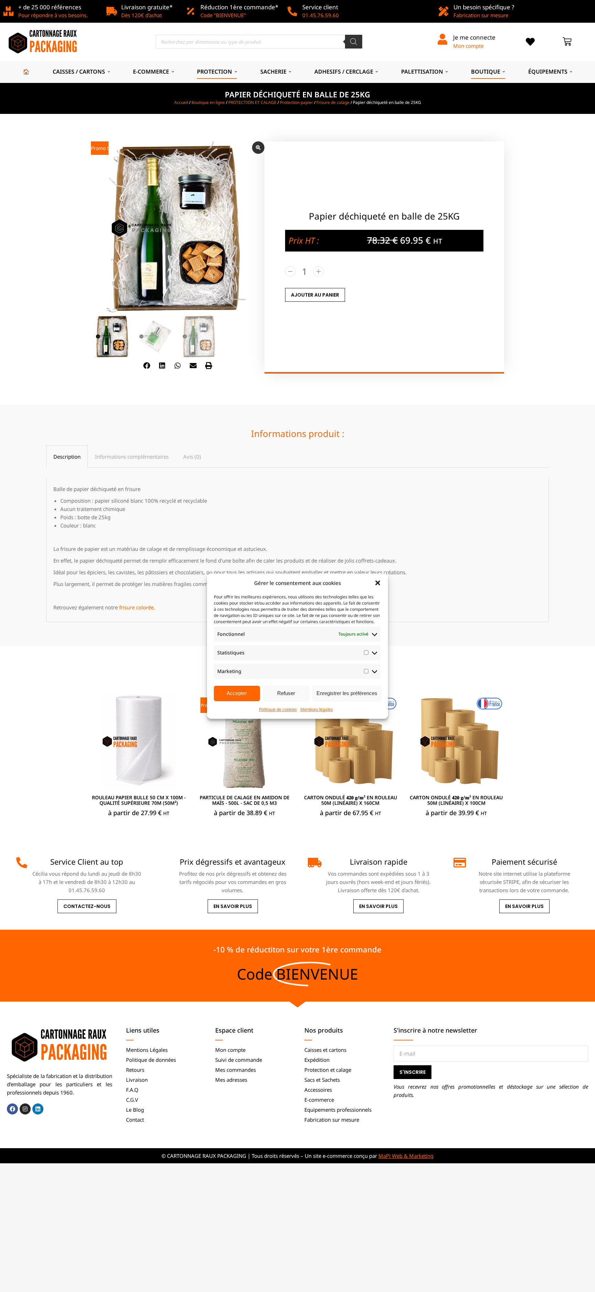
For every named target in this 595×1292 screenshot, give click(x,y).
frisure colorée (136, 607)
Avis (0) (192, 456)
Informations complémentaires (132, 456)
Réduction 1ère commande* (239, 7)
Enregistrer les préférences (346, 693)
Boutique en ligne (208, 102)
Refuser (286, 693)
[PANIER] (567, 41)
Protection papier (296, 102)
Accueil (181, 102)
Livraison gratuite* (147, 7)
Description (67, 456)
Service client (320, 7)
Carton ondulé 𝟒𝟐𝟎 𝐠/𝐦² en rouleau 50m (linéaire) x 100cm (456, 800)
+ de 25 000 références (49, 7)
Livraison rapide (378, 861)
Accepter (237, 693)
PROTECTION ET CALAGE (252, 102)
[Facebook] (12, 1108)
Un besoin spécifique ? (483, 7)
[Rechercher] (353, 42)
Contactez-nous (87, 906)
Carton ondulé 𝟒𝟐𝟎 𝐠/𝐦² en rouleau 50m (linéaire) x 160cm (350, 800)
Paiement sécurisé (524, 861)
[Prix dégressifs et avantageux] (167, 862)
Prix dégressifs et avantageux (232, 861)
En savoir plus (232, 906)
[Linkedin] (37, 1108)
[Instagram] (25, 1108)
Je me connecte (474, 37)
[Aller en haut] (585, 1282)
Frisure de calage (332, 102)
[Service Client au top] (21, 862)
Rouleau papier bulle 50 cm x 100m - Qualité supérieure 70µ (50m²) (139, 800)
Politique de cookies (278, 709)
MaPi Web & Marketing (406, 1155)
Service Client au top (86, 861)
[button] (377, 582)
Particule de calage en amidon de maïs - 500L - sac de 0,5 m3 (245, 800)
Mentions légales (316, 709)
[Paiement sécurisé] (458, 862)
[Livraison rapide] (313, 862)
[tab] (67, 456)
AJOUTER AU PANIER (315, 294)
